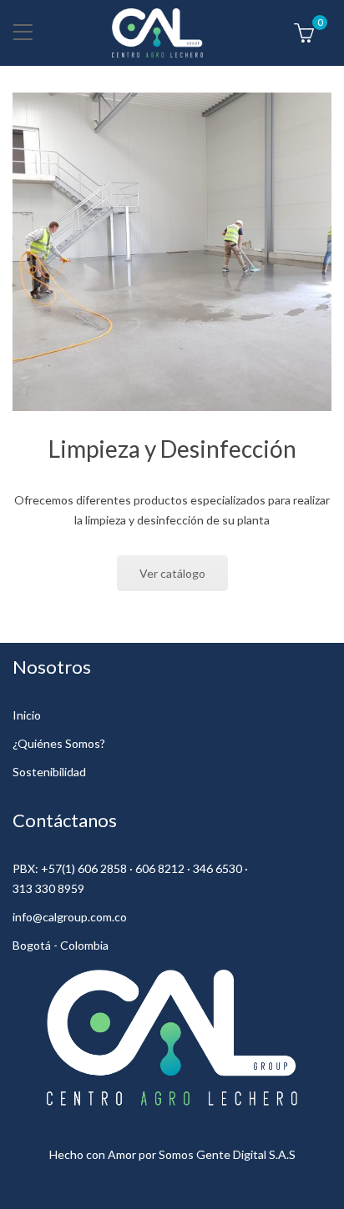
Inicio (27, 715)
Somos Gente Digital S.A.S (227, 1154)
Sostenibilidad (49, 772)
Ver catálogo (172, 573)
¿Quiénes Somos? (59, 743)
